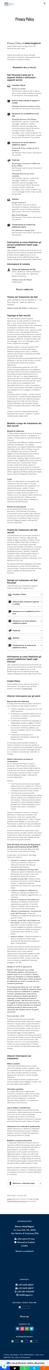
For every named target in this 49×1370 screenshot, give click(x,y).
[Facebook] (18, 1328)
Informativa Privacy (26, 1238)
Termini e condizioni (24, 1251)
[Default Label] (27, 1328)
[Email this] (15, 1368)
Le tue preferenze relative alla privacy (26, 1363)
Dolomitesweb (25, 1357)
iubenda (9, 1199)
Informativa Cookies (26, 1242)
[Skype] (34, 1368)
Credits (24, 1245)
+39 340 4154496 (25, 1291)
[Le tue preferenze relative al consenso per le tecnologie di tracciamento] (4, 1366)
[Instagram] (22, 1328)
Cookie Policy (27, 688)
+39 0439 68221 (26, 1284)
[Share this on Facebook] (5, 1368)
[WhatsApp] (24, 1368)
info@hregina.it (25, 1295)
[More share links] (44, 1368)
